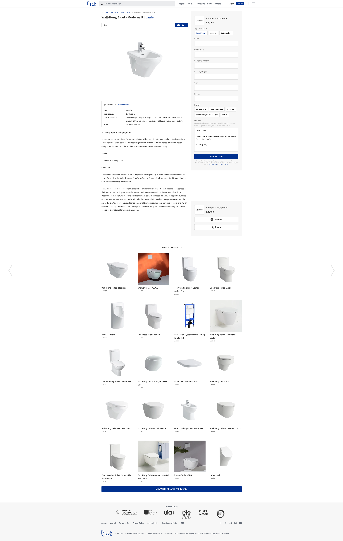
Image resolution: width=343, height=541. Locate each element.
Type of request (200, 28)
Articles (191, 3)
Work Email (199, 49)
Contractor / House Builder (207, 115)
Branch (197, 105)
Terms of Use (212, 164)
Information (226, 33)
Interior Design (217, 109)
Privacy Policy (223, 164)
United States (123, 104)
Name (196, 38)
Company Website (201, 61)
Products (201, 3)
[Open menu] (253, 4)
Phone (197, 94)
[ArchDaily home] (91, 3)
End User (231, 109)
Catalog (213, 33)
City (196, 83)
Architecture (201, 109)
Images (217, 3)
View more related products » (171, 489)
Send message (216, 156)
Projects (181, 3)
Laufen (150, 17)
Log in (231, 3)
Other (224, 115)
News (209, 3)
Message (197, 120)
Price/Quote (201, 33)
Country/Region (200, 72)
